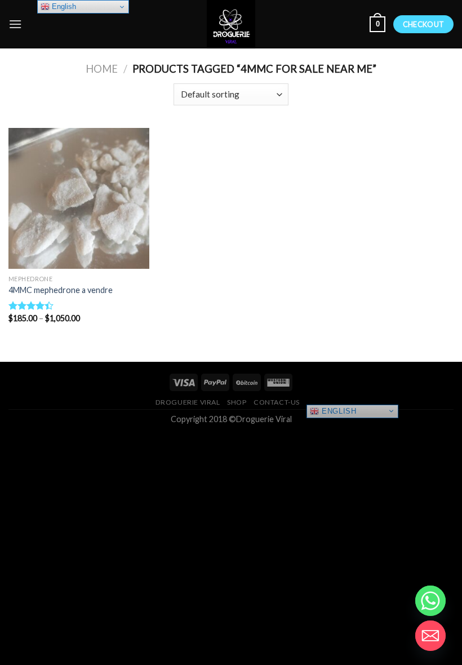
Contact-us (277, 402)
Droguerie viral (188, 402)
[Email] (430, 635)
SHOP (236, 402)
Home (102, 69)
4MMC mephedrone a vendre (60, 290)
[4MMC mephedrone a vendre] (78, 198)
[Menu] (15, 24)
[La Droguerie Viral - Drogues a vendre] (231, 24)
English (337, 410)
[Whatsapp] (430, 601)
